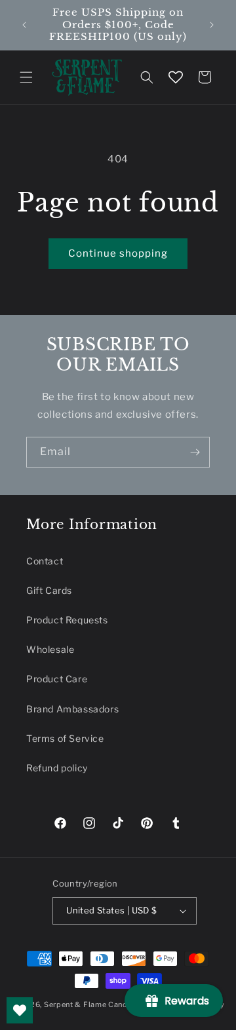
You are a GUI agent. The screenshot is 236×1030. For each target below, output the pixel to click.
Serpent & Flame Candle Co (96, 1004)
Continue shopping (118, 253)
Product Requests (67, 619)
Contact (44, 560)
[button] (26, 77)
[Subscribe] (194, 452)
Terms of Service (65, 738)
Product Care (56, 678)
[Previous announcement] (24, 24)
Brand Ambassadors (72, 708)
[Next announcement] (211, 24)
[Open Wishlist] (175, 77)
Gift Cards (49, 590)
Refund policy (57, 767)
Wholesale (50, 649)
